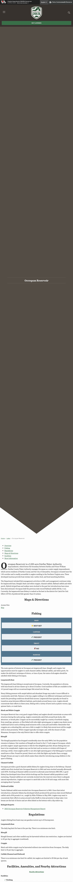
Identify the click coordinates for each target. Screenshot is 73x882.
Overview (7, 545)
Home (3, 538)
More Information (11, 558)
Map (2, 607)
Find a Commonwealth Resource (62, 2)
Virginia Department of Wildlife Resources (20, 1)
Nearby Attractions (36, 872)
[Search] (69, 13)
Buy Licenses (36, 23)
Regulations (8, 550)
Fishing (7, 548)
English (44, 2)
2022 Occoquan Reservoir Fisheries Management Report (24, 809)
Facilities (7, 556)
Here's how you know (22, 2)
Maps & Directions (11, 553)
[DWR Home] (36, 12)
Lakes (8, 538)
